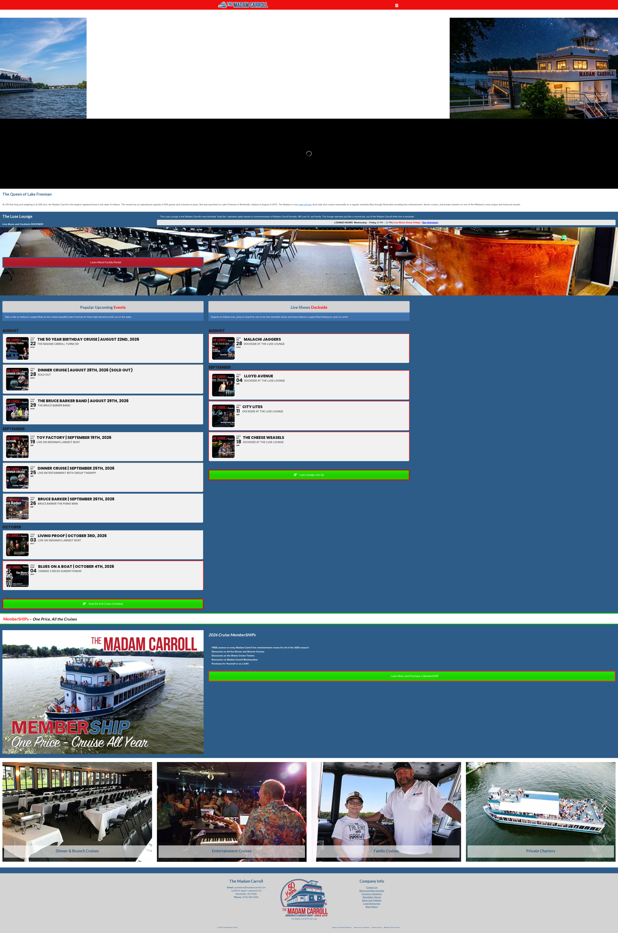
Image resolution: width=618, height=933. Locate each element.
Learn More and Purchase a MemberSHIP (414, 676)
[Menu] (397, 6)
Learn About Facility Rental (105, 262)
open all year (305, 204)
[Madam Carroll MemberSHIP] (103, 692)
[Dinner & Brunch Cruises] (77, 812)
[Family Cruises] (386, 812)
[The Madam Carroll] (246, 5)
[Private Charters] (541, 812)
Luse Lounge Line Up (311, 475)
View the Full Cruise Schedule (105, 603)
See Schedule (430, 222)
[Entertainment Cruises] (232, 812)
